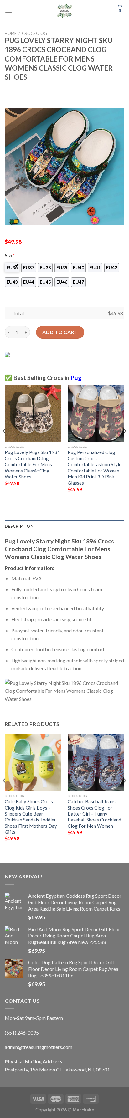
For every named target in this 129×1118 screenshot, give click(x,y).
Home (11, 33)
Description (19, 526)
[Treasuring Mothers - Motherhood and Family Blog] (64, 11)
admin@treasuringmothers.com (38, 1047)
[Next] (124, 443)
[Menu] (8, 10)
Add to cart (60, 332)
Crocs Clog (34, 33)
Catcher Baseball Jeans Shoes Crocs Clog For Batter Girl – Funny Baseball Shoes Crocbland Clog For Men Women (94, 814)
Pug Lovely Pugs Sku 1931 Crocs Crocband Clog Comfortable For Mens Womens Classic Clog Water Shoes (32, 464)
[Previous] (4, 443)
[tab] (64, 526)
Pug (76, 377)
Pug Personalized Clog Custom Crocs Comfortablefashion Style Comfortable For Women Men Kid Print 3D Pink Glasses (94, 467)
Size (10, 255)
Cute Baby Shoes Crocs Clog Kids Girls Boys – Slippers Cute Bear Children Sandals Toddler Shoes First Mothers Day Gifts (31, 817)
